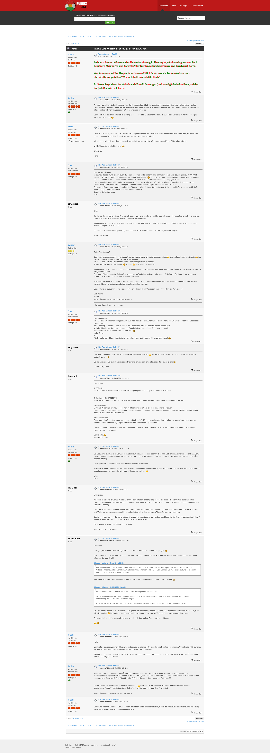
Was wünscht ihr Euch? (107, 54)
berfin (71, 98)
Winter (71, 245)
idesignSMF (112, 745)
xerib (70, 126)
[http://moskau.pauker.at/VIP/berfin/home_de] (69, 112)
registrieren (110, 15)
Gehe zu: (183, 731)
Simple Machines (91, 745)
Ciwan (71, 54)
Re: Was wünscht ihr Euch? (109, 98)
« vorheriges (191, 40)
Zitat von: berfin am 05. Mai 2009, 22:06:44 (109, 563)
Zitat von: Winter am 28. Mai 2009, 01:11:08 (110, 587)
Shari (70, 165)
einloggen (98, 15)
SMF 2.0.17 (69, 745)
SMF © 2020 (79, 745)
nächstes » (200, 40)
